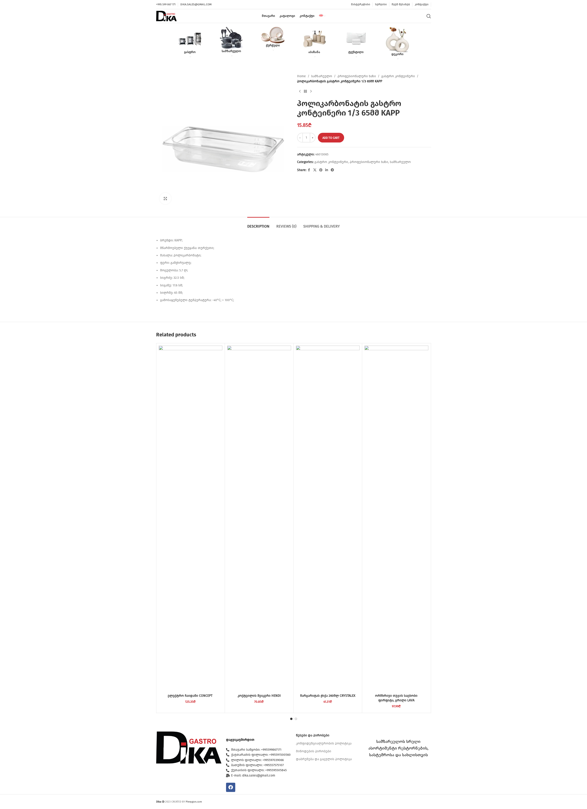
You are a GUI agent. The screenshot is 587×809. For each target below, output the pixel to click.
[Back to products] (305, 91)
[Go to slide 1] (291, 719)
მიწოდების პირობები (313, 751)
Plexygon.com (194, 801)
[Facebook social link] (309, 170)
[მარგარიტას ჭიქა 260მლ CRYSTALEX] (328, 518)
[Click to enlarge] (165, 198)
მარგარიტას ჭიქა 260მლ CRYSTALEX (327, 696)
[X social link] (315, 170)
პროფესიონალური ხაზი (356, 76)
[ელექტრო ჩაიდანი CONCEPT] (191, 518)
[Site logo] (166, 16)
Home (301, 76)
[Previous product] (300, 91)
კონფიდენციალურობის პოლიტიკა (324, 743)
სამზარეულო (321, 76)
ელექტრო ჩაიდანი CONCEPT (190, 696)
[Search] (428, 16)
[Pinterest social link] (321, 170)
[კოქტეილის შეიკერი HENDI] (259, 518)
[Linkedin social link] (326, 170)
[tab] (258, 224)
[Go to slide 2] (296, 719)
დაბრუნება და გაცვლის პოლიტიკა (324, 759)
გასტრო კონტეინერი (398, 76)
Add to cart (331, 137)
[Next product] (311, 91)
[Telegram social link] (332, 170)
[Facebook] (230, 787)
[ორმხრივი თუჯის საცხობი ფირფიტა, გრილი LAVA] (396, 518)
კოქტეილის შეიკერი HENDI (259, 696)
